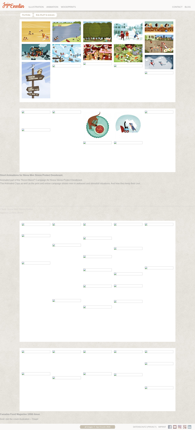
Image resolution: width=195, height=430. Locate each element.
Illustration (36, 7)
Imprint (162, 427)
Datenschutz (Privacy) (144, 427)
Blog (188, 7)
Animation (52, 7)
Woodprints (68, 7)
